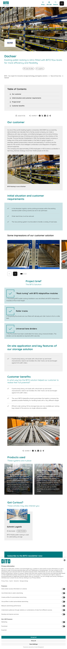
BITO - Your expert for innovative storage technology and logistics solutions (26, 76)
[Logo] (7, 3)
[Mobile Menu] (62, 3)
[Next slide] (15, 274)
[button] (39, 115)
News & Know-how (56, 76)
